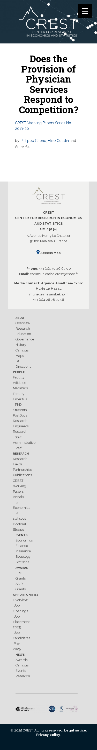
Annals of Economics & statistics (21, 508)
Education (23, 334)
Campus (22, 350)
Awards (22, 568)
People (19, 372)
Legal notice (75, 730)
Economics (24, 540)
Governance (25, 339)
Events (22, 535)
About (21, 318)
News (20, 654)
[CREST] (48, 23)
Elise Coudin (58, 141)
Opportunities (26, 595)
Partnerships (22, 470)
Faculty (18, 377)
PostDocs (20, 415)
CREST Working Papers (19, 486)
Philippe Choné (33, 141)
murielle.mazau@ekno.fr (48, 294)
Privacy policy (48, 735)
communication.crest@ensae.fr (54, 274)
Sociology (23, 556)
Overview (23, 323)
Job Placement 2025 (21, 622)
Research (23, 328)
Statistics (22, 562)
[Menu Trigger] (85, 11)
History (21, 345)
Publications (22, 475)
